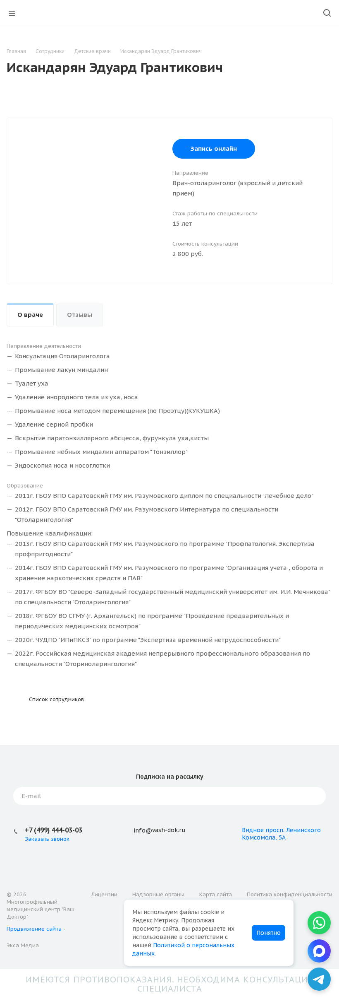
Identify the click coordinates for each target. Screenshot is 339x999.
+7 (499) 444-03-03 (53, 830)
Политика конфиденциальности (289, 894)
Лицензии (104, 894)
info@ (143, 830)
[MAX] (319, 951)
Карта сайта (215, 894)
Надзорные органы (158, 894)
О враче (30, 315)
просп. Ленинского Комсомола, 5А (281, 833)
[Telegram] (319, 979)
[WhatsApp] (319, 922)
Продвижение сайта (34, 928)
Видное (253, 830)
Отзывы (79, 315)
